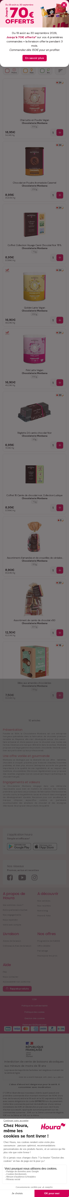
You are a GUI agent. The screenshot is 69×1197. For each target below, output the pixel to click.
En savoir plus (34, 58)
